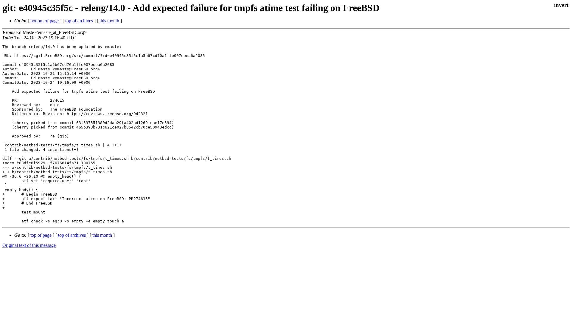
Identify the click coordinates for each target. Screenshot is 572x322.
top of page (41, 235)
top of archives (79, 20)
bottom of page (44, 20)
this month (109, 20)
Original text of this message (29, 245)
